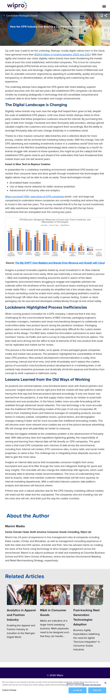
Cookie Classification (92, 685)
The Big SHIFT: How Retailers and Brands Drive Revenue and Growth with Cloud (60, 263)
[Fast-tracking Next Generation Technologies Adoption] (88, 594)
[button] (101, 15)
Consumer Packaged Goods (22, 15)
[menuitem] (105, 15)
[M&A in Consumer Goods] (55, 594)
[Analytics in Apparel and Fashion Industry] (22, 594)
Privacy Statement (75, 685)
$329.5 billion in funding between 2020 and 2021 (62, 54)
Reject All (97, 690)
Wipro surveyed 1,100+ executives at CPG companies (34, 196)
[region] (55, 687)
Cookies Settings (9, 690)
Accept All (77, 690)
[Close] (105, 683)
